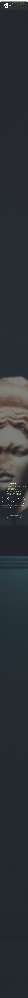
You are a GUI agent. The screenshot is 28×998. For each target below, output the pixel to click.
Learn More (14, 516)
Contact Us (18, 5)
